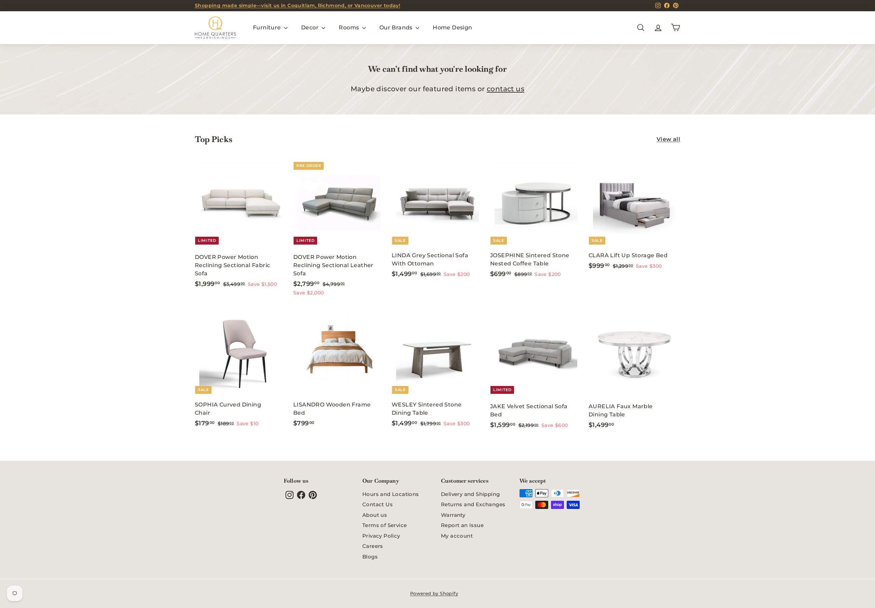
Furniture (267, 27)
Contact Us (377, 504)
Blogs (370, 556)
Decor (310, 27)
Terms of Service (384, 525)
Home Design (452, 27)
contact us (505, 89)
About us (374, 515)
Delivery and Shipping (470, 494)
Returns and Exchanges (473, 504)
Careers (372, 546)
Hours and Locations (390, 494)
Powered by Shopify (434, 593)
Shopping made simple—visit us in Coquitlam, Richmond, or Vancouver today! (297, 5)
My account (457, 536)
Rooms (349, 27)
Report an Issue (462, 525)
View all (668, 139)
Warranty (453, 515)
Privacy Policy (381, 536)
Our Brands (396, 27)
